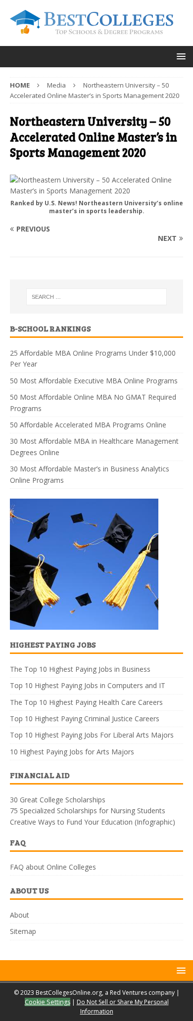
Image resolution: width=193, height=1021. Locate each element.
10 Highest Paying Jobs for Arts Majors (72, 751)
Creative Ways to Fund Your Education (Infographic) (92, 822)
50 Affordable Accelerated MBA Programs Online (88, 424)
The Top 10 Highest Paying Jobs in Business (80, 669)
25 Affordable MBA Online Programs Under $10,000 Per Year (93, 358)
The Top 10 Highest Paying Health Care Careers (86, 702)
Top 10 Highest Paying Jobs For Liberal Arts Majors (92, 735)
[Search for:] (97, 296)
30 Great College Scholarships (57, 799)
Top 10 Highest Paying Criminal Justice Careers (84, 718)
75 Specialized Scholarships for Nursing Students (87, 810)
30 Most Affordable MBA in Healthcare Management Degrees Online (94, 446)
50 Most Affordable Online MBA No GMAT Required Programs (93, 402)
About (19, 915)
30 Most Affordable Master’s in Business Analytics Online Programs (89, 474)
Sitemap (23, 931)
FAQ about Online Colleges (53, 867)
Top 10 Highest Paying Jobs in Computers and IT (87, 685)
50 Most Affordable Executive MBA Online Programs (94, 380)
